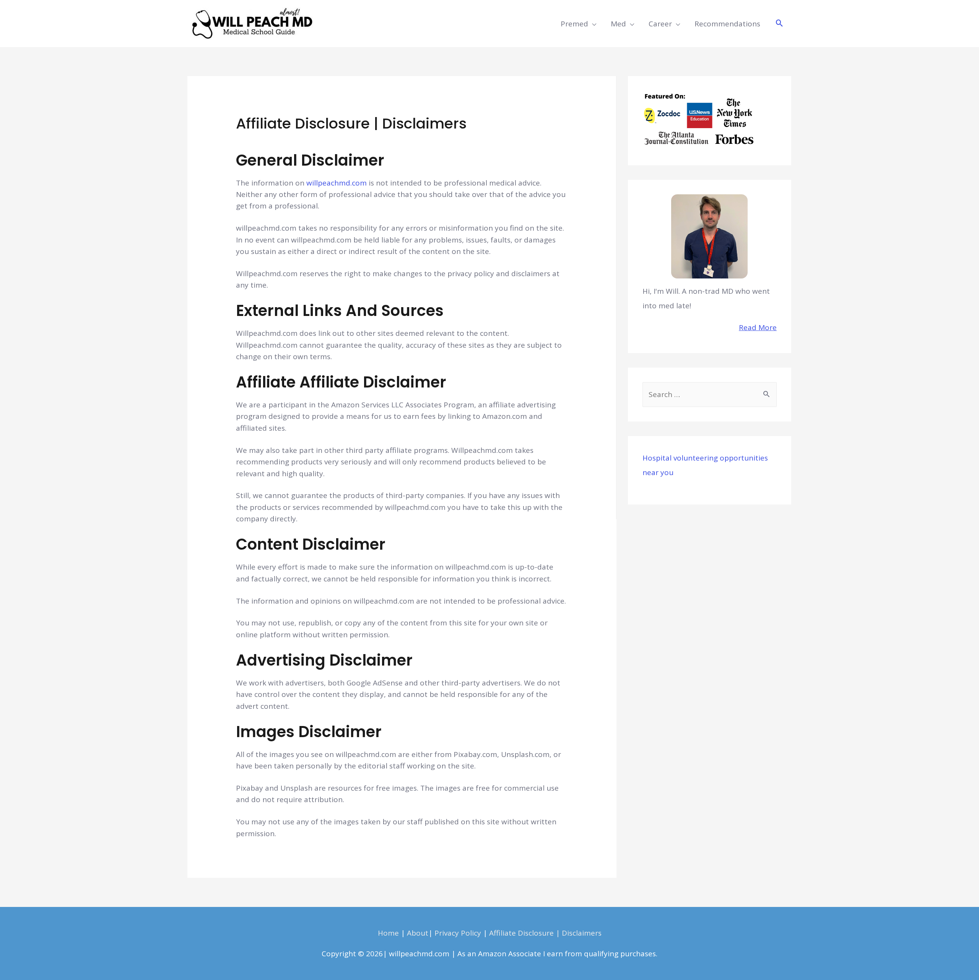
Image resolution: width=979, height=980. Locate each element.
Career (660, 24)
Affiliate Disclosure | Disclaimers (545, 933)
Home (388, 933)
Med (618, 24)
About (417, 933)
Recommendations (727, 24)
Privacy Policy (457, 933)
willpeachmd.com (336, 183)
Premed (574, 24)
